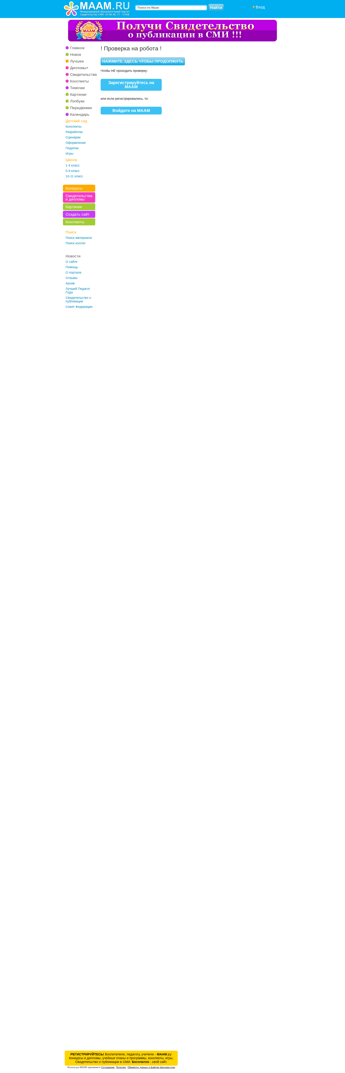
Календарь (79, 114)
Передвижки (81, 108)
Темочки (77, 88)
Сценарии (73, 137)
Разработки (74, 132)
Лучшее (77, 61)
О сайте (71, 262)
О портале (73, 272)
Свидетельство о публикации (78, 299)
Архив (70, 283)
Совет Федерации (79, 307)
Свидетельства (83, 74)
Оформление (76, 143)
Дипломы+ (79, 68)
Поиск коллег (76, 243)
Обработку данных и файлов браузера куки (151, 1067)
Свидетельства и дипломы (79, 197)
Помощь (72, 267)
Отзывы (71, 278)
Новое (75, 54)
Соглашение (107, 1067)
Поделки (72, 148)
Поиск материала (79, 238)
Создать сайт (77, 214)
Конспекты (79, 81)
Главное (77, 48)
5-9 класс (73, 171)
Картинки (78, 94)
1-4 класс (73, 165)
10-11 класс (74, 176)
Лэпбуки (77, 101)
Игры (69, 153)
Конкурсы (74, 188)
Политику (121, 1067)
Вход (260, 7)
